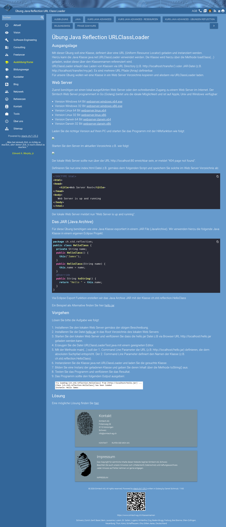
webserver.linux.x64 (93, 110)
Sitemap (18, 128)
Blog (16, 84)
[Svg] (210, 11)
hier (96, 403)
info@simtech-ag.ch (108, 433)
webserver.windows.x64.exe (104, 101)
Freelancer (15, 55)
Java (78, 19)
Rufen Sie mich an (120, 443)
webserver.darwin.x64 (97, 119)
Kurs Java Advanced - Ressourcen (138, 19)
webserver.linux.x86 (93, 115)
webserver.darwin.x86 (97, 123)
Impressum (102, 477)
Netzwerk (14, 92)
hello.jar (109, 305)
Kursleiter (14, 77)
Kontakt (13, 106)
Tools (12, 114)
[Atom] (219, 11)
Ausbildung (61, 19)
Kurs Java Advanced (99, 19)
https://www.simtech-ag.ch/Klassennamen (136, 515)
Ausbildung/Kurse (19, 62)
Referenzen (15, 99)
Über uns (14, 121)
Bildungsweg (62, 26)
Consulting (15, 47)
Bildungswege (17, 69)
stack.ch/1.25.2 (29, 136)
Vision (12, 32)
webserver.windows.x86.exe (104, 106)
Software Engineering (21, 40)
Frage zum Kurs (86, 26)
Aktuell (13, 25)
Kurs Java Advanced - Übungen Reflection (190, 19)
